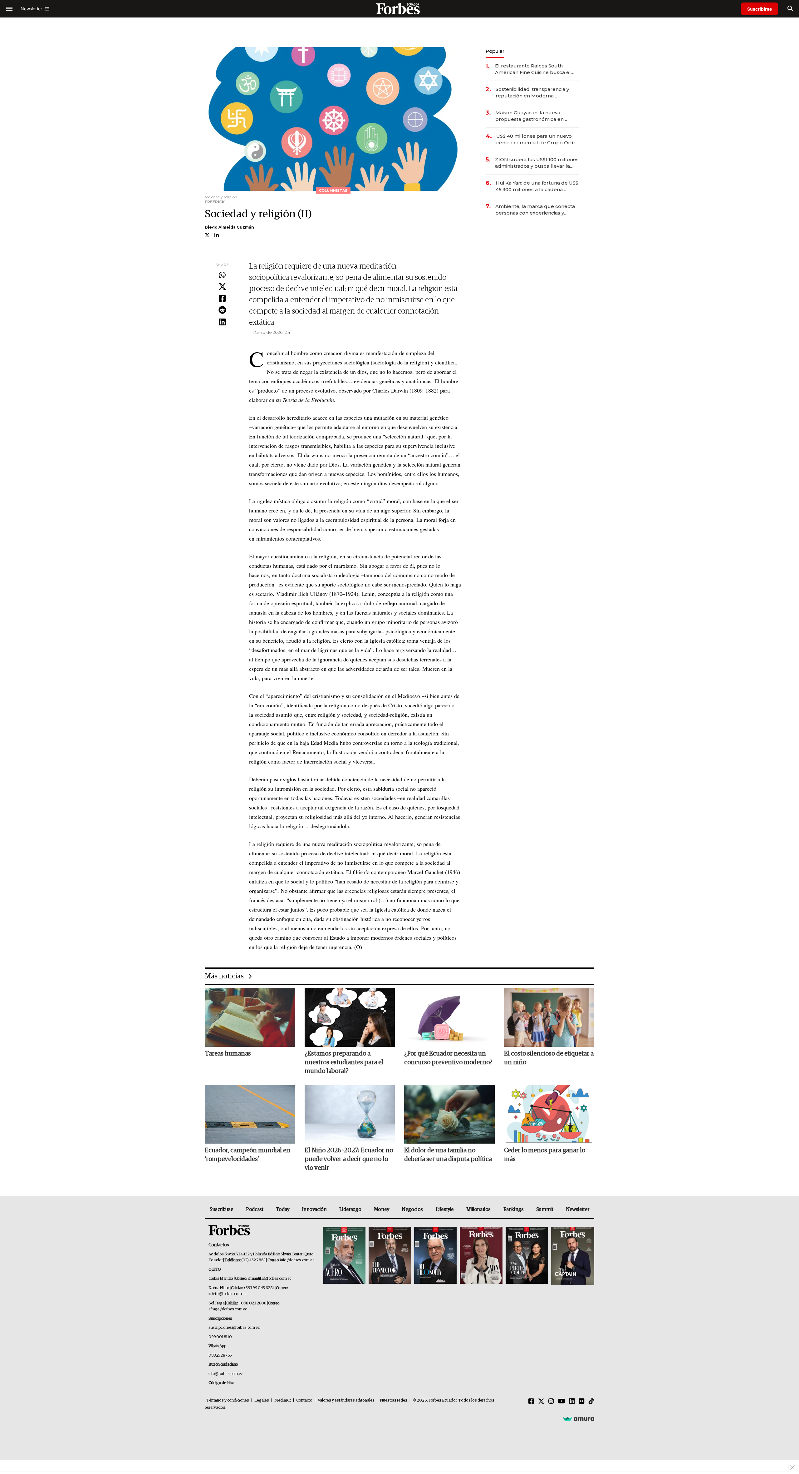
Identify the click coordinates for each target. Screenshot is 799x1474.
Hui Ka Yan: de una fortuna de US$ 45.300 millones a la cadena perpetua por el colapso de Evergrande (537, 186)
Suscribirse (759, 9)
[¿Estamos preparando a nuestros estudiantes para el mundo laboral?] (350, 1017)
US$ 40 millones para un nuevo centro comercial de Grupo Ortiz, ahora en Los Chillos (536, 139)
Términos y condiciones (227, 1400)
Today (282, 1209)
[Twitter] (222, 287)
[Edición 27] (527, 1256)
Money (381, 1209)
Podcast (254, 1209)
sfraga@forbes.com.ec (227, 1309)
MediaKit (282, 1400)
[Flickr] (582, 1401)
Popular (495, 51)
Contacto (304, 1400)
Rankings (513, 1209)
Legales (261, 1400)
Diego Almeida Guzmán (229, 227)
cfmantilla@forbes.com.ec (269, 1279)
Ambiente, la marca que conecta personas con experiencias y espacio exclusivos (535, 209)
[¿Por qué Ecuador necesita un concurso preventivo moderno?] (449, 1017)
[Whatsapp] (222, 275)
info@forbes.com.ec (297, 1260)
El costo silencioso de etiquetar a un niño (549, 1058)
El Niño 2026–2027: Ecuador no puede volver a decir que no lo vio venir (349, 1159)
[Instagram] (551, 1401)
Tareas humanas (228, 1054)
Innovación (314, 1209)
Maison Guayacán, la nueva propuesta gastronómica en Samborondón (529, 116)
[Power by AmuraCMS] (578, 1418)
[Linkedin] (222, 322)
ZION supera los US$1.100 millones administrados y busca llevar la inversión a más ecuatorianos (537, 162)
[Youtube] (561, 1401)
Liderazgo (350, 1209)
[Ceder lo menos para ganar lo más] (549, 1114)
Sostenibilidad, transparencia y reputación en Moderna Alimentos (532, 92)
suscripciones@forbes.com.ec (233, 1328)
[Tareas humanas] (250, 1017)
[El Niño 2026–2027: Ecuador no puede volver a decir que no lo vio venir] (350, 1114)
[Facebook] (222, 299)
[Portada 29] (435, 1256)
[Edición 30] (390, 1256)
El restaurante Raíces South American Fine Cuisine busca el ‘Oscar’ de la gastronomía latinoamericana (533, 69)
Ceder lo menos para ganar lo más (544, 1154)
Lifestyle (445, 1209)
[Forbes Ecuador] (399, 8)
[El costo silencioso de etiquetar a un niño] (549, 1017)
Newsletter (577, 1209)
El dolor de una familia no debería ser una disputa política (448, 1154)
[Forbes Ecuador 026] (572, 1256)
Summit (544, 1209)
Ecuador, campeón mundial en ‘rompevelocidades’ (247, 1154)
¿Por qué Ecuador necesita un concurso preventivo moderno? (448, 1058)
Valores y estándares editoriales (346, 1400)
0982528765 (220, 1355)
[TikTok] (591, 1401)
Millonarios (478, 1209)
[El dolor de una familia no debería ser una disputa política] (449, 1114)
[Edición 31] (344, 1256)
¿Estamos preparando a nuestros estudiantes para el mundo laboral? (344, 1062)
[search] (790, 9)
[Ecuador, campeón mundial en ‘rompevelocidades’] (250, 1114)
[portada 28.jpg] (481, 1256)
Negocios (412, 1209)
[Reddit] (222, 310)
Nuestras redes (393, 1400)
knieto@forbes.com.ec (227, 1294)
